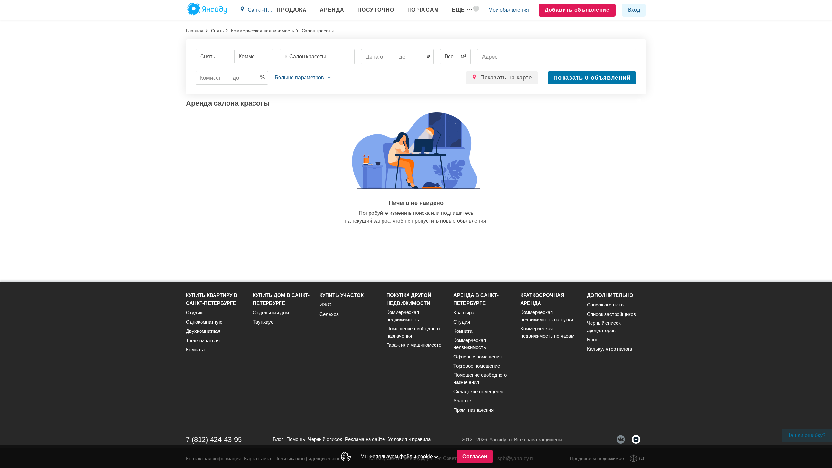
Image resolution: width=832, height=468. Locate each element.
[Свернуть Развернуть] (303, 78)
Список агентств (605, 304)
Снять (217, 30)
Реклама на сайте (365, 439)
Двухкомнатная (203, 331)
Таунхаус (263, 322)
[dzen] (636, 439)
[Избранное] (476, 10)
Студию (194, 312)
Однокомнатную (204, 322)
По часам (423, 10)
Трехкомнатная (203, 340)
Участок (462, 400)
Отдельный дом (271, 312)
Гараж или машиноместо (413, 345)
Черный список (325, 439)
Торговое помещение (476, 366)
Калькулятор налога (609, 349)
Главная (194, 30)
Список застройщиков (611, 314)
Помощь (295, 439)
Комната (195, 349)
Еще (458, 10)
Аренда (332, 10)
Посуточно (376, 10)
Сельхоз (329, 314)
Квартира (463, 312)
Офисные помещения (477, 356)
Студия (461, 322)
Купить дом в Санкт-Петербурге (281, 299)
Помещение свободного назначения (413, 332)
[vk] (621, 439)
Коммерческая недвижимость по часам (547, 332)
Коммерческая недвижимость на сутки (546, 315)
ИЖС (325, 304)
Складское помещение (478, 391)
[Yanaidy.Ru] (207, 10)
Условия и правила (409, 439)
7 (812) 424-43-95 (214, 439)
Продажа (292, 10)
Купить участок (341, 295)
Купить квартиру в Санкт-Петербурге (211, 299)
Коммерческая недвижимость (262, 30)
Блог (592, 339)
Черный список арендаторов (604, 326)
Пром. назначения (473, 410)
